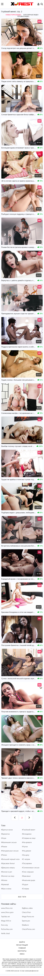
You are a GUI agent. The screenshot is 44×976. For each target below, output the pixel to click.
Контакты (22, 951)
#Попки (4, 855)
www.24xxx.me (7, 908)
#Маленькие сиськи (8, 842)
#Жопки (4, 880)
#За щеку (25, 855)
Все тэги (22, 897)
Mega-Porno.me (28, 917)
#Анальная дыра (28, 880)
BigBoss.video (27, 908)
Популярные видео (30, 15)
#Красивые (26, 876)
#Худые (25, 884)
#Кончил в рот (6, 872)
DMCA (22, 954)
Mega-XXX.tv (6, 921)
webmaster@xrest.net (31, 971)
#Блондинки (26, 834)
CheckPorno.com (28, 929)
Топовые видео (23, 16)
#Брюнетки (5, 834)
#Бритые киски (7, 830)
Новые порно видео (13, 15)
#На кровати (27, 842)
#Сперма (25, 889)
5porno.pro (26, 921)
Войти (22, 942)
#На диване (26, 851)
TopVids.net (5, 917)
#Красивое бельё (8, 863)
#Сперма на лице (28, 838)
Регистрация (22, 945)
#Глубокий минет (28, 830)
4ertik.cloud (5, 933)
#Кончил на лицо (7, 876)
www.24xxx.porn (7, 912)
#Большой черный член (10, 859)
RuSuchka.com (7, 929)
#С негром (26, 859)
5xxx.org (4, 925)
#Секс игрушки (28, 872)
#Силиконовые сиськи (30, 868)
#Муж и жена (6, 889)
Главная (22, 948)
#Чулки (25, 847)
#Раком (4, 847)
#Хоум (3, 838)
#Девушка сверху (8, 868)
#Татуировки (27, 863)
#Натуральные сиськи (9, 851)
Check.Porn (26, 912)
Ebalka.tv (25, 925)
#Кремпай (5, 884)
